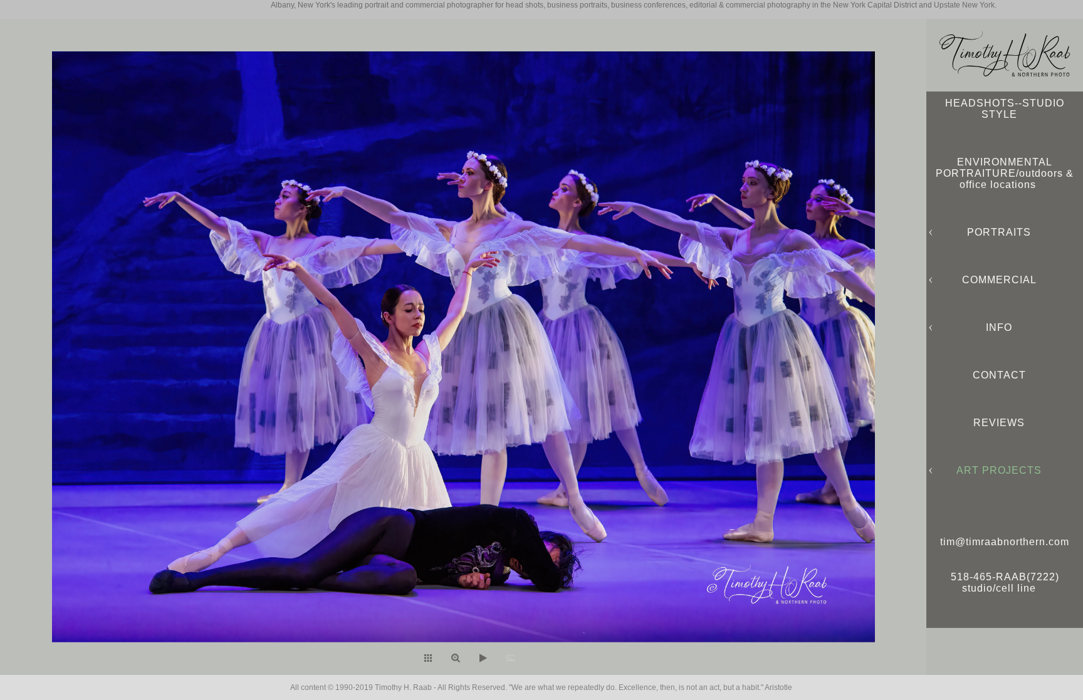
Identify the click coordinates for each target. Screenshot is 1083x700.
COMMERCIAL (999, 279)
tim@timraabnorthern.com (1004, 541)
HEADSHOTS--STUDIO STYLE (1004, 109)
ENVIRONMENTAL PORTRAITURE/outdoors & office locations (1005, 173)
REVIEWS (999, 422)
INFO (999, 327)
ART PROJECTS (999, 470)
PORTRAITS (999, 232)
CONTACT (999, 375)
